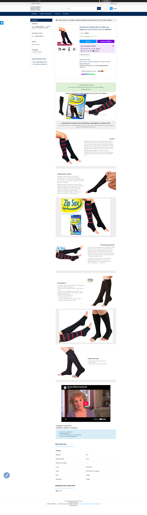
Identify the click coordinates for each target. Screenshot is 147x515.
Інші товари (71, 20)
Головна (34, 13)
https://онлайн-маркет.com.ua (40, 61)
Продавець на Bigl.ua (73, 502)
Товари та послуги (45, 13)
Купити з (103, 41)
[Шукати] (99, 8)
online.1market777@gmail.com (40, 64)
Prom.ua (81, 501)
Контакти (66, 13)
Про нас (57, 13)
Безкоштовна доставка (85, 59)
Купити (88, 41)
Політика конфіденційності (95, 503)
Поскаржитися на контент (83, 503)
